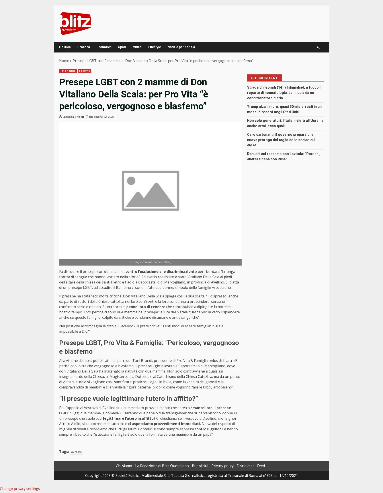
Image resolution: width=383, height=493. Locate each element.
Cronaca (83, 47)
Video (137, 47)
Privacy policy (222, 465)
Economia (104, 47)
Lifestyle (154, 47)
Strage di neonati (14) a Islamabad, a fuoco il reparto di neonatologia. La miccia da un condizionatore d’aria (284, 92)
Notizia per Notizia (181, 47)
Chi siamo (124, 465)
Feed (261, 465)
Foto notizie (68, 70)
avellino (76, 452)
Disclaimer (245, 465)
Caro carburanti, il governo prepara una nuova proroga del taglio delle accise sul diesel (281, 139)
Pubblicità (200, 465)
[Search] (318, 47)
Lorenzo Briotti (73, 117)
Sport (122, 47)
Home (64, 60)
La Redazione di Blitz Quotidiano (162, 465)
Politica (65, 47)
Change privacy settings (20, 488)
